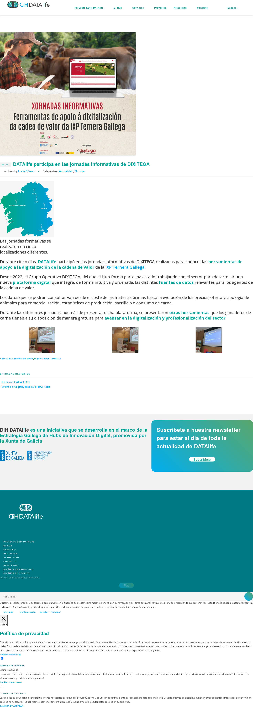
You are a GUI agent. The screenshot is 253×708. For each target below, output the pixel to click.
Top (126, 585)
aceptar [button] (44, 611)
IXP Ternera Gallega (125, 267)
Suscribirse (202, 459)
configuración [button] (28, 611)
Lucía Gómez (26, 171)
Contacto (202, 7)
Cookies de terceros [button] (11, 682)
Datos (30, 358)
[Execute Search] (248, 596)
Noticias (80, 171)
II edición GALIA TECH (16, 382)
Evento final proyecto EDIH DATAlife (26, 387)
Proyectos (160, 7)
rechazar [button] (56, 611)
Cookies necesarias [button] (10, 654)
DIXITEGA (56, 358)
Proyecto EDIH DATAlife (89, 7)
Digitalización (42, 358)
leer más (8, 611)
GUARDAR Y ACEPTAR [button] (11, 705)
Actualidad (180, 7)
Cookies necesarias (12, 665)
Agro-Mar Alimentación (13, 358)
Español (233, 7)
